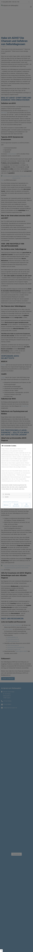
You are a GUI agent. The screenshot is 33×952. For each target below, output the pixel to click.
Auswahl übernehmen (16, 505)
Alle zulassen (26, 505)
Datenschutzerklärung (8, 501)
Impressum (15, 501)
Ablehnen (6, 505)
